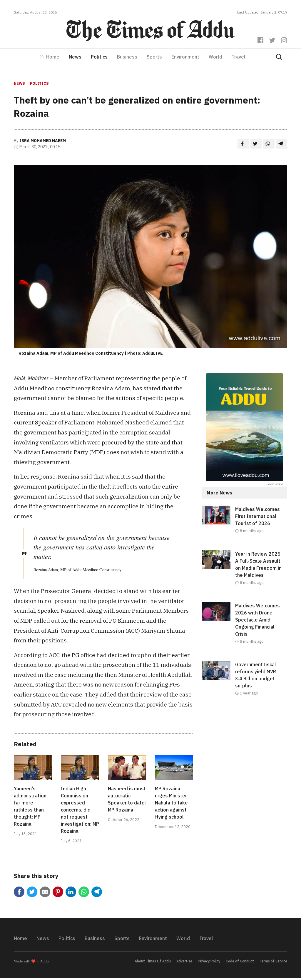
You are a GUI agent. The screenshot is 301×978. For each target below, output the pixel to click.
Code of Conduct (240, 961)
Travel (238, 57)
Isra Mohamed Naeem (42, 140)
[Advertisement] (244, 756)
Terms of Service (273, 961)
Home (52, 57)
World (215, 57)
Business (127, 57)
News (75, 57)
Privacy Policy (209, 961)
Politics (99, 57)
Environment (185, 57)
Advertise (184, 961)
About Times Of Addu (153, 961)
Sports (154, 57)
